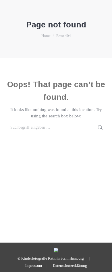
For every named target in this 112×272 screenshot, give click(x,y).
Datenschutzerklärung (70, 265)
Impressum (33, 265)
